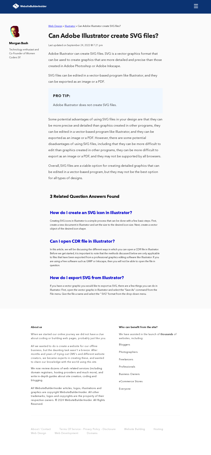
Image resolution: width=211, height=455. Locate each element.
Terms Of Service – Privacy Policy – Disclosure (87, 429)
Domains (92, 433)
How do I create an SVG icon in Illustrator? (91, 213)
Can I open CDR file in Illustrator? (82, 242)
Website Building (134, 429)
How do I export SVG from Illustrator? (87, 278)
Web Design (55, 26)
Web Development (66, 433)
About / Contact (41, 429)
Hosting (158, 429)
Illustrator (70, 26)
